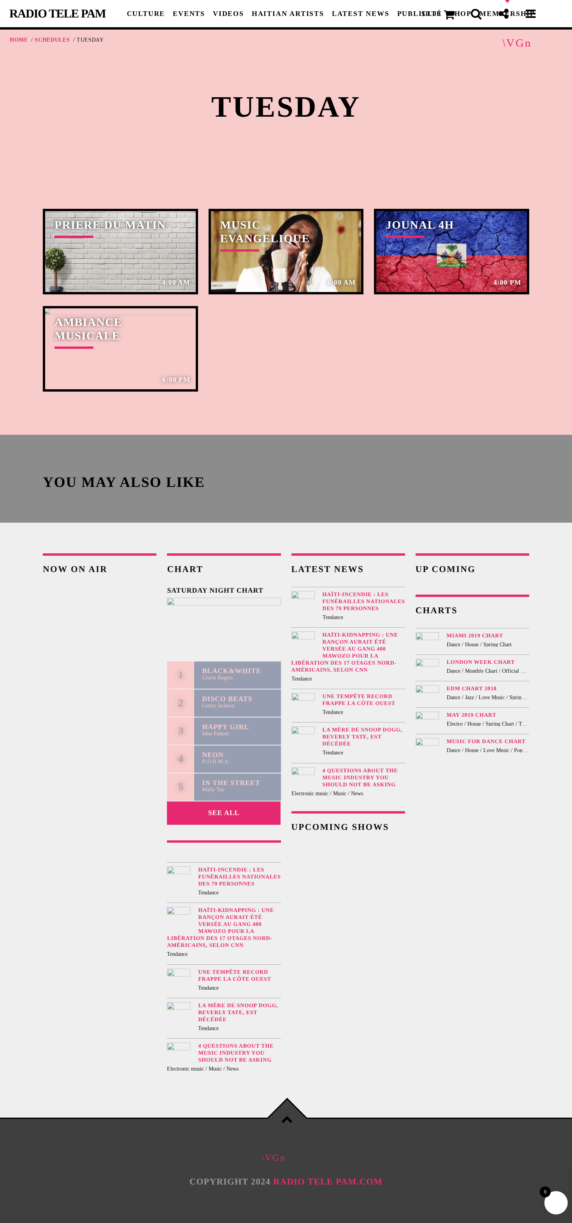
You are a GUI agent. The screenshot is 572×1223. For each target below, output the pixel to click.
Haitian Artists (288, 13)
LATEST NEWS (361, 13)
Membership (507, 13)
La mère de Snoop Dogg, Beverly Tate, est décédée (238, 1013)
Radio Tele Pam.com (328, 1181)
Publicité (419, 13)
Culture (146, 13)
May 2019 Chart (472, 715)
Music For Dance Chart (486, 741)
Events (189, 13)
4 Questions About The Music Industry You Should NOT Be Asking (236, 1053)
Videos (228, 13)
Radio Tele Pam (57, 13)
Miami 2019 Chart (475, 636)
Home (19, 40)
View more (120, 251)
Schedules (52, 40)
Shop (461, 13)
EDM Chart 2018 (472, 689)
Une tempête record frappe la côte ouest (234, 975)
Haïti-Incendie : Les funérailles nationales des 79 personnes (239, 877)
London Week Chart (481, 662)
